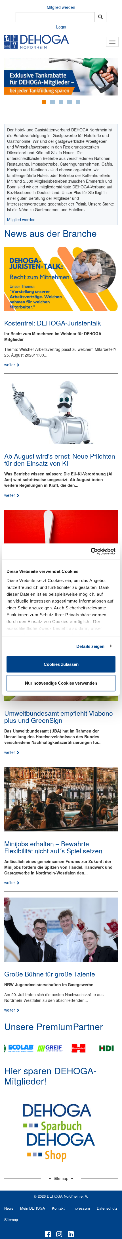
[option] (17, 1048)
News (8, 1208)
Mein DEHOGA (32, 1208)
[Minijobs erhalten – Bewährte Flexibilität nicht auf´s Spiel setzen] (61, 799)
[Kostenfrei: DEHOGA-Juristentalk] (61, 279)
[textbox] (55, 17)
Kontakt (58, 1208)
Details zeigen (90, 646)
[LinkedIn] (71, 1233)
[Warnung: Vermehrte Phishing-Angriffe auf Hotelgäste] (61, 542)
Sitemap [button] (61, 1178)
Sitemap (11, 1219)
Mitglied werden (61, 7)
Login (61, 27)
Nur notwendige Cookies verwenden (61, 682)
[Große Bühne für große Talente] (61, 930)
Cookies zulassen (61, 664)
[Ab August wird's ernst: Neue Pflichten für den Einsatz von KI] (61, 412)
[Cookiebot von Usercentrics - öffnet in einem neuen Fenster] (90, 551)
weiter (10, 364)
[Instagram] (59, 1233)
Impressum (80, 1208)
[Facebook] (48, 1233)
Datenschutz (107, 1208)
